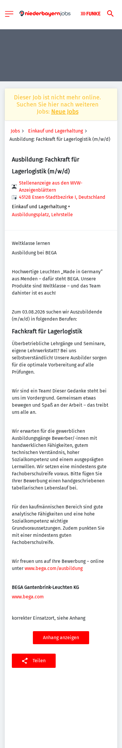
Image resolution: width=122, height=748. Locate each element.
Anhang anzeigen (61, 637)
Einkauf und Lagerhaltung (55, 131)
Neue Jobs (64, 111)
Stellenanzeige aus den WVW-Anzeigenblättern (50, 186)
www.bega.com (28, 597)
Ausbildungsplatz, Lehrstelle (42, 214)
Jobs (15, 131)
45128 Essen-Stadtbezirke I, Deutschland (62, 197)
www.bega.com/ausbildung (54, 568)
